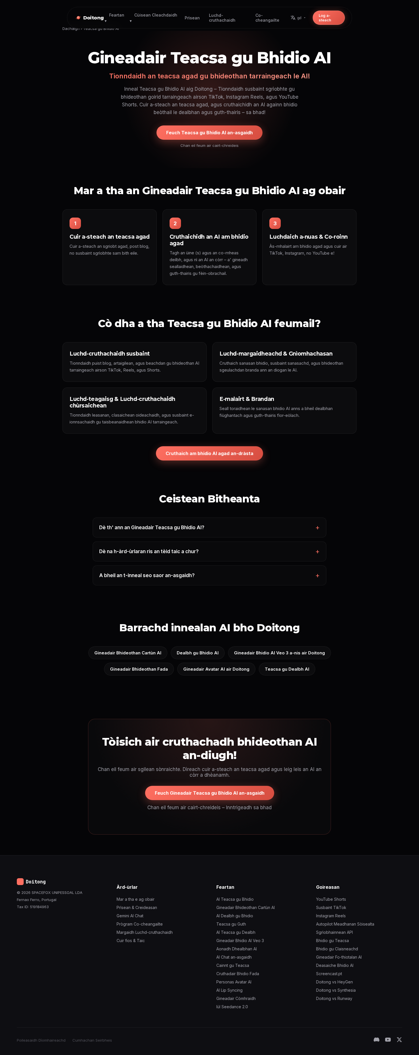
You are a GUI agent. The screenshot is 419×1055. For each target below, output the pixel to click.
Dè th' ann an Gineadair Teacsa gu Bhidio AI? (151, 527)
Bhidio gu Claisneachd (337, 948)
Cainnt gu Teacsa (232, 965)
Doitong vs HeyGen (334, 981)
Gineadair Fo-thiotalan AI (339, 957)
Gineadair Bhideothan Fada (139, 669)
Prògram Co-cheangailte (140, 924)
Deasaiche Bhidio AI (334, 965)
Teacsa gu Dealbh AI (287, 669)
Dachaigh (71, 28)
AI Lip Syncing (229, 990)
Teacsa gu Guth (231, 924)
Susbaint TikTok (331, 907)
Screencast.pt (329, 973)
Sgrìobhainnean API (334, 932)
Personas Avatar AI (233, 981)
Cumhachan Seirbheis (92, 1040)
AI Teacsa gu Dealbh (235, 932)
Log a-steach (325, 17)
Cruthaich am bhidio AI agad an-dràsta (209, 453)
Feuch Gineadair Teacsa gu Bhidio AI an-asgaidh (210, 793)
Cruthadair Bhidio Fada (237, 973)
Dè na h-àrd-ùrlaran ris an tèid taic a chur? (149, 551)
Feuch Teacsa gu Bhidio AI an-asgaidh (209, 132)
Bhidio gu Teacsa (332, 940)
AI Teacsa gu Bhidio (235, 899)
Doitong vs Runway (334, 998)
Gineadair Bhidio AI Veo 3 (240, 940)
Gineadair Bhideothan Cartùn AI (127, 653)
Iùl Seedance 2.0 (232, 1006)
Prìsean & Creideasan (137, 907)
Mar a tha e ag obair (135, 899)
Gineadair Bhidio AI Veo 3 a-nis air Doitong (279, 653)
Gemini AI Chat (130, 915)
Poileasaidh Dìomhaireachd (41, 1040)
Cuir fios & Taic (131, 940)
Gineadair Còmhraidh (236, 998)
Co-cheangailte (267, 18)
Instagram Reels (331, 915)
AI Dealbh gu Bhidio (234, 915)
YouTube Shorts (331, 899)
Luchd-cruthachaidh (222, 18)
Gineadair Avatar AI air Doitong (216, 669)
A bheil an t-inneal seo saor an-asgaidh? (147, 575)
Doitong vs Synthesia (336, 990)
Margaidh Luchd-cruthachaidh (145, 932)
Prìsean (192, 17)
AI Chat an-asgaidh (234, 957)
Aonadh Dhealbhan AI (236, 948)
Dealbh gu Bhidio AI (198, 653)
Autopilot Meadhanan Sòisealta (345, 924)
